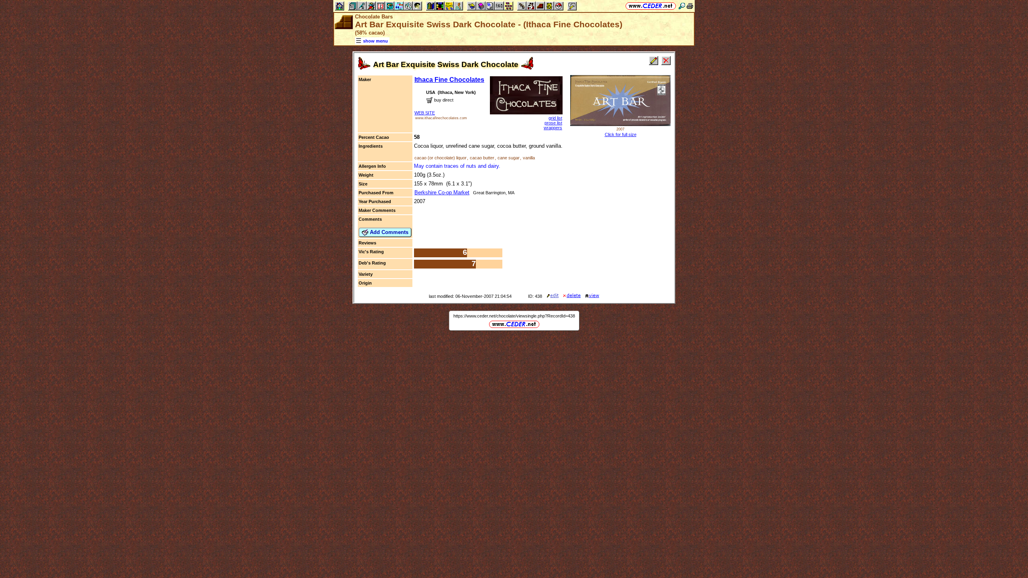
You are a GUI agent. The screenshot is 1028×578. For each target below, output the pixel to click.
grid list (555, 118)
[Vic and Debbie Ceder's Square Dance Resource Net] (650, 6)
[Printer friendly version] (690, 6)
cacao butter (482, 157)
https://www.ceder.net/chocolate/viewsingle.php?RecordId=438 (514, 315)
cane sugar (509, 157)
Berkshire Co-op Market (441, 192)
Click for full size (620, 134)
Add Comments (388, 232)
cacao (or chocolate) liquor (440, 157)
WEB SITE (424, 112)
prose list (553, 122)
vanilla (529, 157)
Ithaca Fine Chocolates (449, 79)
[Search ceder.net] (682, 6)
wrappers (553, 127)
